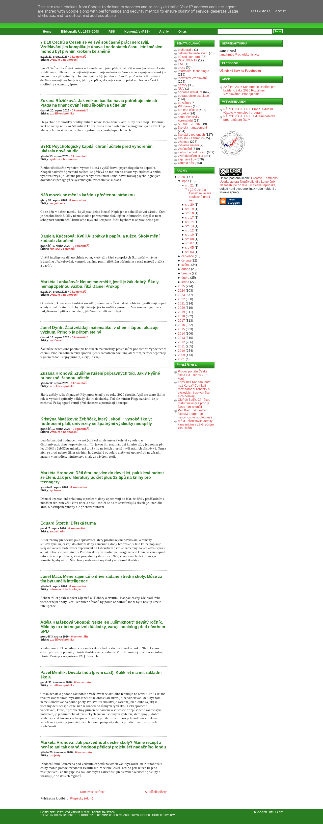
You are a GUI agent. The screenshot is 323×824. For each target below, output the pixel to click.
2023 (181, 295)
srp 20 (189, 204)
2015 (181, 329)
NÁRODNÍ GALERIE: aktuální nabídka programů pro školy (249, 118)
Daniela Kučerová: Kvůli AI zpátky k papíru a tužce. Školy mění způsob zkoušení (99, 238)
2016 (181, 325)
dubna (185, 269)
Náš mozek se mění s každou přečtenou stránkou (87, 195)
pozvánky (184, 103)
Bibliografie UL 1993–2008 (80, 31)
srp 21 (189, 185)
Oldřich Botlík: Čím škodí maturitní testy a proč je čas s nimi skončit (194, 403)
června (186, 260)
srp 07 (189, 243)
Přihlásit (276, 812)
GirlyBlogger (139, 815)
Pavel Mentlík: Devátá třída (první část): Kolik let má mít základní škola (101, 674)
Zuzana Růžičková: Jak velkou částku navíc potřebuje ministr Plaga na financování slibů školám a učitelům (98, 103)
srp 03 (189, 252)
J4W (172, 815)
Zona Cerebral (112, 815)
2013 (181, 338)
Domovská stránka (92, 792)
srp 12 (189, 230)
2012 (181, 342)
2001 (181, 359)
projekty (55, 755)
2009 (181, 355)
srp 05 (189, 247)
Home (47, 31)
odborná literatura (190, 92)
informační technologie (65, 589)
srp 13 (189, 226)
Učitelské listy (51, 812)
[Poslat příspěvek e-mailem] (40, 91)
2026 (181, 177)
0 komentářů (78, 56)
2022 (181, 299)
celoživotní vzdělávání (193, 53)
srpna (185, 181)
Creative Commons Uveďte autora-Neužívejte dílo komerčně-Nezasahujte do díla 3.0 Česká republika (249, 181)
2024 (181, 290)
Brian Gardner (64, 815)
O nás (182, 31)
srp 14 (189, 222)
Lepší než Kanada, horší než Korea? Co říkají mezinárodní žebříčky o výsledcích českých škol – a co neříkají (195, 389)
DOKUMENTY (187, 60)
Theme (44, 815)
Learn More (260, 11)
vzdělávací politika (62, 113)
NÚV (181, 88)
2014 (181, 333)
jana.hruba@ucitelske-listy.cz (239, 54)
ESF (181, 64)
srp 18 (189, 213)
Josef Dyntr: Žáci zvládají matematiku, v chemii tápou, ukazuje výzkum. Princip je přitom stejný (99, 329)
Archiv (164, 31)
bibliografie (185, 50)
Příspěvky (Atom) (81, 798)
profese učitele (188, 110)
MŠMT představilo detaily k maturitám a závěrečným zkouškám (196, 424)
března (186, 273)
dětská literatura (189, 57)
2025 (181, 286)
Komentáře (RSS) (137, 31)
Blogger (260, 812)
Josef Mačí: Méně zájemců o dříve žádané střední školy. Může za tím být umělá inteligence (101, 578)
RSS (112, 31)
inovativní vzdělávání (192, 78)
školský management (192, 127)
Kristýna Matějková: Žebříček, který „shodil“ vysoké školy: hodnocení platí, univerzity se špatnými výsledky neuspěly (96, 421)
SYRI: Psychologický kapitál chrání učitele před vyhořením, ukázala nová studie (96, 148)
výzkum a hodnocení (63, 59)
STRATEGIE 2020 (190, 124)
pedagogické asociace (193, 96)
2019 (181, 312)
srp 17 (189, 217)
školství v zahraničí (62, 248)
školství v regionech (191, 134)
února (185, 277)
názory (182, 85)
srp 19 (189, 209)
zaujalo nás (57, 203)
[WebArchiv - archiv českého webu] (232, 155)
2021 (181, 303)
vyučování (56, 340)
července (187, 256)
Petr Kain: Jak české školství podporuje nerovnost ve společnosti (195, 414)
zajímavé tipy (187, 159)
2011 (181, 346)
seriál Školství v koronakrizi (188, 118)
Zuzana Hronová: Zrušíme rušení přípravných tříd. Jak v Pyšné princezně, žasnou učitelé (100, 375)
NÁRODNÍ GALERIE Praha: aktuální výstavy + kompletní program (248, 110)
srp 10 (189, 235)
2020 (181, 308)
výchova (55, 490)
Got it (280, 11)
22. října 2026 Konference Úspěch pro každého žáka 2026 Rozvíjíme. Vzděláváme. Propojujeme (249, 90)
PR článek (185, 106)
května (186, 265)
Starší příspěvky (156, 792)
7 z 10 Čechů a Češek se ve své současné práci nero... (198, 195)
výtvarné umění (188, 145)
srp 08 (189, 239)
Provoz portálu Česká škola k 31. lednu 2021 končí (193, 375)
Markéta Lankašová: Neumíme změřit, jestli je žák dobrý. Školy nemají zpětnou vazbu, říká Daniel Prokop (99, 284)
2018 (181, 316)
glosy (181, 67)
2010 (181, 350)
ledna (185, 282)
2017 (181, 320)
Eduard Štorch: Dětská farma (68, 523)
